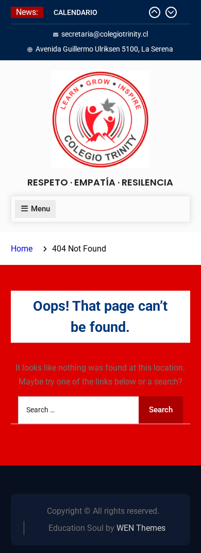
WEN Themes (140, 528)
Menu (40, 208)
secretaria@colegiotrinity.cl (104, 34)
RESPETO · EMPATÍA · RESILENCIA (100, 182)
